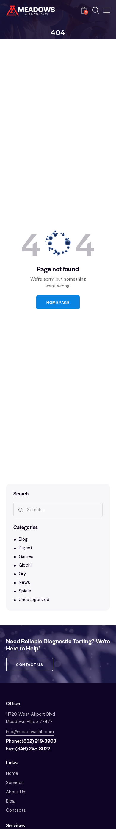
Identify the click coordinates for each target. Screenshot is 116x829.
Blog (23, 539)
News (24, 582)
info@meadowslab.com (30, 732)
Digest (25, 548)
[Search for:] (58, 510)
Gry (22, 574)
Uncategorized (34, 600)
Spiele (25, 591)
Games (26, 556)
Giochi (25, 565)
